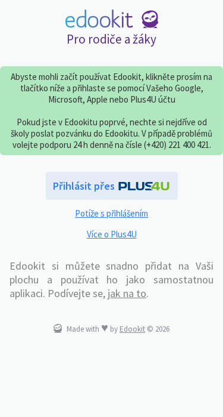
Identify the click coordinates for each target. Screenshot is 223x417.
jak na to (127, 293)
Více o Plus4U (112, 234)
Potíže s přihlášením (111, 213)
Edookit (132, 329)
